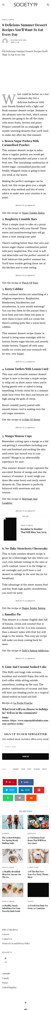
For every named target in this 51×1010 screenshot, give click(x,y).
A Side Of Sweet (31, 419)
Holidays (32, 833)
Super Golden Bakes (33, 212)
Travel (31, 901)
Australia (6, 973)
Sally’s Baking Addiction (35, 650)
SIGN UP (25, 756)
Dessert (16, 769)
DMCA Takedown (10, 929)
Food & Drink (8, 19)
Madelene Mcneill (20, 40)
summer (37, 769)
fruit (29, 769)
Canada (5, 978)
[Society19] (25, 4)
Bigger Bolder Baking (33, 608)
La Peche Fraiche (23, 702)
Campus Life (33, 867)
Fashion (5, 833)
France (5, 982)
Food (23, 769)
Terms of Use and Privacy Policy (16, 943)
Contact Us (7, 939)
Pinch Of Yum (30, 282)
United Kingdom (9, 987)
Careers (5, 934)
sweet (44, 769)
